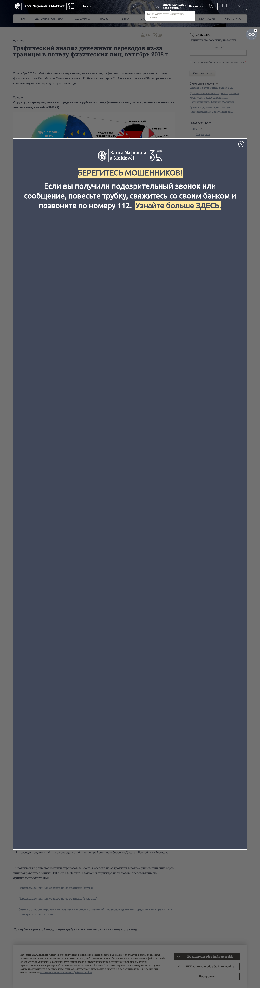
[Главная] (43, 6)
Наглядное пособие (251, 34)
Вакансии (196, 6)
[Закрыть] (241, 144)
